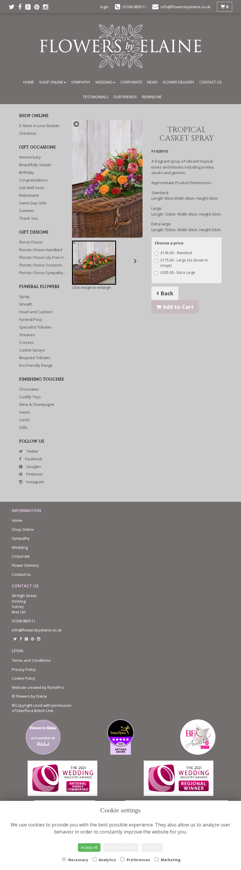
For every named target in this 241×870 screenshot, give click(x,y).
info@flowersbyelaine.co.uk (37, 630)
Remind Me (152, 96)
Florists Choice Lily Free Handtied (48, 257)
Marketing (170, 859)
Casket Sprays (32, 350)
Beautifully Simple (35, 164)
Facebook (33, 458)
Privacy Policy (24, 669)
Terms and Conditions (31, 660)
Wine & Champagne (36, 404)
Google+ (33, 466)
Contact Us (210, 82)
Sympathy (80, 82)
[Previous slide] (79, 261)
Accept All (89, 847)
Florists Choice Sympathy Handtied (50, 272)
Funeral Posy (30, 319)
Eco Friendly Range (36, 365)
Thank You (28, 218)
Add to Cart (177, 306)
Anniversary (30, 157)
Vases (24, 412)
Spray (24, 296)
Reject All (152, 847)
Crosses (26, 342)
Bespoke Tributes (35, 357)
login (104, 6)
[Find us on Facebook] (21, 7)
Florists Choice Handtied (40, 249)
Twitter (32, 451)
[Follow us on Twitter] (13, 7)
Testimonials (95, 96)
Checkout (27, 133)
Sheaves (27, 334)
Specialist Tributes (35, 327)
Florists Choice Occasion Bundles (48, 265)
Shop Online (51, 82)
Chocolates (29, 389)
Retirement (29, 195)
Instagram (34, 481)
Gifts (23, 427)
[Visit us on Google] (29, 7)
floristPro (55, 687)
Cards (24, 419)
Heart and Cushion (36, 311)
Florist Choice (31, 242)
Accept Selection (120, 847)
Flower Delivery (178, 82)
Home (28, 82)
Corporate (131, 82)
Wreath (25, 304)
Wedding (104, 82)
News (152, 82)
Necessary (77, 859)
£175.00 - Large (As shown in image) (184, 263)
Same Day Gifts (33, 203)
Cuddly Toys (30, 396)
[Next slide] (135, 261)
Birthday (26, 172)
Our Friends (125, 96)
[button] (94, 263)
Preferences (138, 859)
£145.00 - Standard (176, 252)
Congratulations (33, 180)
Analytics (107, 859)
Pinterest (33, 474)
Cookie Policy (23, 678)
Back (166, 293)
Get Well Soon (31, 187)
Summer (26, 210)
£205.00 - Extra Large (177, 272)
